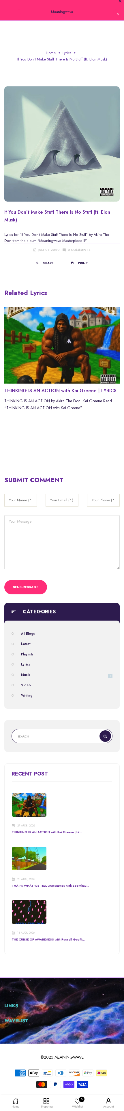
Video (26, 685)
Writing (26, 695)
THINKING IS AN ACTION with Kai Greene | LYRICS (60, 390)
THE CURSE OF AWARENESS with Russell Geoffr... (48, 939)
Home (51, 53)
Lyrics (67, 53)
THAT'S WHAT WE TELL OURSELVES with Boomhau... (50, 886)
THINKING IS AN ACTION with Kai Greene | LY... (47, 832)
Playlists (27, 654)
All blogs (28, 633)
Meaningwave (62, 11)
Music (25, 674)
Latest (25, 644)
